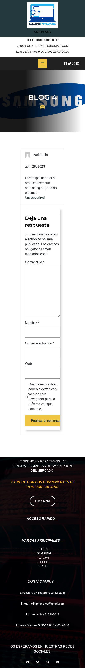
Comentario (34, 262)
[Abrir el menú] (42, 63)
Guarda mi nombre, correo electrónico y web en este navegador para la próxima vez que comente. (42, 396)
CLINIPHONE (42, 31)
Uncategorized (35, 197)
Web (28, 364)
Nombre (32, 323)
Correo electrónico (39, 343)
